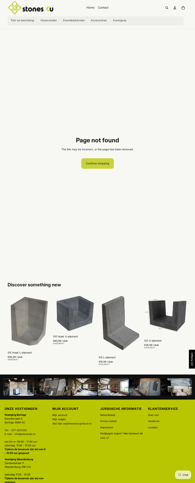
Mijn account (59, 414)
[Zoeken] (167, 8)
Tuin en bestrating (22, 20)
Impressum (106, 427)
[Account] (175, 8)
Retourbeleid (107, 414)
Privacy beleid (108, 421)
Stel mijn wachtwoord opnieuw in (72, 423)
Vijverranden (48, 20)
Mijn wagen (59, 419)
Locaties (153, 427)
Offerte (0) (192, 359)
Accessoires (99, 20)
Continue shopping (97, 163)
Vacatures (154, 421)
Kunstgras (119, 20)
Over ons (153, 414)
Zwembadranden (74, 20)
